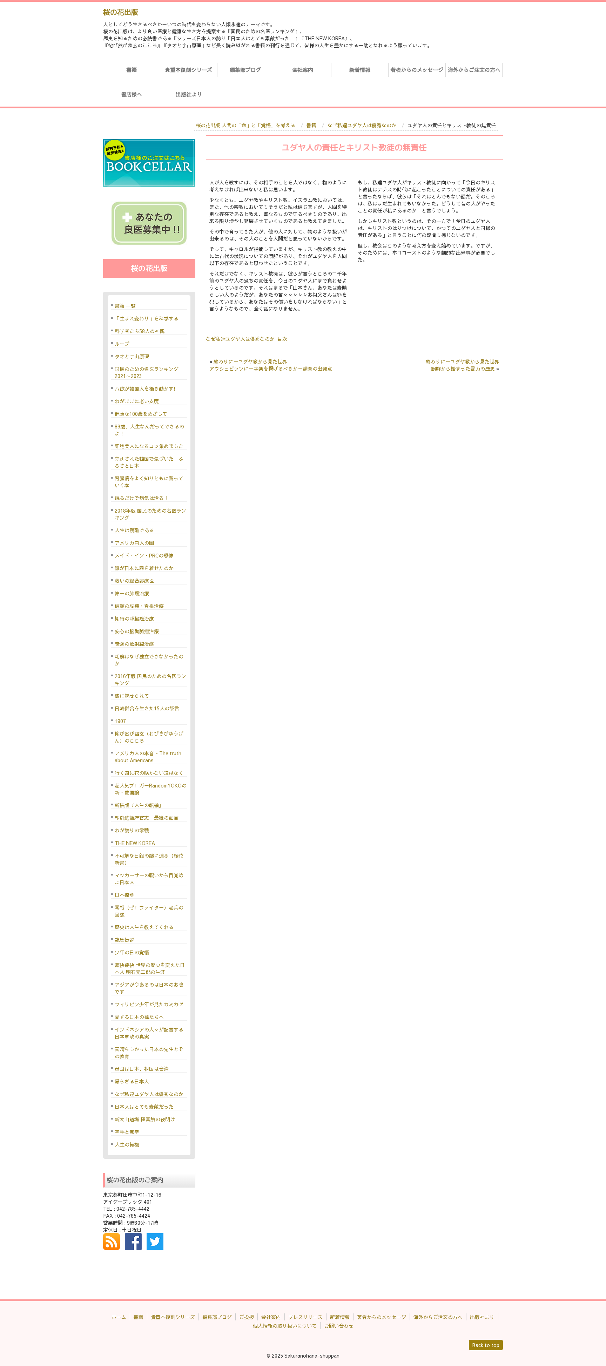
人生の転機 (127, 1144)
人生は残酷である (134, 530)
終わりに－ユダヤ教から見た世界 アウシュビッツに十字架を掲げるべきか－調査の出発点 (270, 365)
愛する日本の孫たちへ (139, 1016)
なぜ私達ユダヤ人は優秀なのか (362, 125)
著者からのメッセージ (417, 69)
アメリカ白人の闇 (134, 542)
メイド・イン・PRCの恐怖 (144, 555)
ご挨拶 (246, 1316)
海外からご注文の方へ (474, 69)
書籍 (131, 69)
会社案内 (302, 69)
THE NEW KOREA (135, 842)
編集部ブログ (245, 69)
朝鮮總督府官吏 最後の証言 (147, 817)
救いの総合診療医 (134, 580)
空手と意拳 (127, 1131)
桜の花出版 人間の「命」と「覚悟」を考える (245, 125)
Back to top (485, 1344)
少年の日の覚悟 (132, 952)
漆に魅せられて (132, 695)
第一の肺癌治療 (132, 593)
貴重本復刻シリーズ (188, 69)
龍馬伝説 (124, 939)
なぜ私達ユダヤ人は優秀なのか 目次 (246, 338)
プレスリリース (305, 1316)
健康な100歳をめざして (141, 413)
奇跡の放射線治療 (134, 643)
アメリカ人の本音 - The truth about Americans (148, 757)
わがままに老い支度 (137, 401)
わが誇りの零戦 (132, 830)
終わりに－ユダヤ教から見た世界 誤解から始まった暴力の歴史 (462, 365)
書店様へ (131, 94)
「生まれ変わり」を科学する (147, 318)
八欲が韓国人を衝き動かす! (145, 388)
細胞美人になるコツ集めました (149, 445)
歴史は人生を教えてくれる (144, 927)
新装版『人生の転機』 (139, 805)
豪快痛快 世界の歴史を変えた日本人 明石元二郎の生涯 (150, 968)
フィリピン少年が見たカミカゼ (149, 1004)
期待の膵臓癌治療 (134, 618)
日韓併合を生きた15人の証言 (147, 708)
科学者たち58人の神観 (139, 330)
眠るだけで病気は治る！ (142, 497)
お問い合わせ (339, 1325)
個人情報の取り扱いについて (285, 1325)
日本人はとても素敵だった (144, 1106)
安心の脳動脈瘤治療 (137, 631)
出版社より (189, 94)
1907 (120, 720)
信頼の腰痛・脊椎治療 (139, 605)
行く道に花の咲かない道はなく (149, 772)
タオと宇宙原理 (132, 356)
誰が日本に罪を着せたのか (144, 568)
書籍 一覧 (125, 305)
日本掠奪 (124, 894)
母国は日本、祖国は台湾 (142, 1068)
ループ (122, 343)
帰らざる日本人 (132, 1081)
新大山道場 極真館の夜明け (145, 1119)
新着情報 (359, 69)
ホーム (119, 1316)
